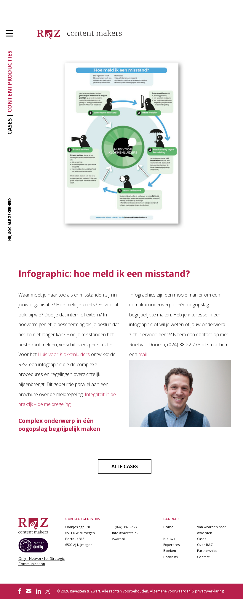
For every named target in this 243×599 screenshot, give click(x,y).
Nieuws (169, 538)
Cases (201, 538)
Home (168, 527)
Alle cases (124, 466)
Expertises (171, 544)
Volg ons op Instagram (29, 591)
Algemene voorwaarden (170, 591)
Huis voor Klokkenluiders (64, 354)
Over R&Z (205, 544)
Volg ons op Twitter (48, 591)
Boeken (169, 550)
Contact (203, 557)
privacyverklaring (209, 591)
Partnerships (207, 550)
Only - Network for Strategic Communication (41, 561)
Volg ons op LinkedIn (38, 591)
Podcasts (170, 557)
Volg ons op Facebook (19, 591)
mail (142, 354)
